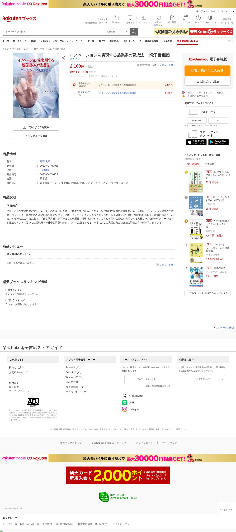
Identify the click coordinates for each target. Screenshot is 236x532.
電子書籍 (16, 49)
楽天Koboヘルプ (18, 372)
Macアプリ (71, 382)
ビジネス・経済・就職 (34, 49)
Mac (219, 120)
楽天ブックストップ (71, 442)
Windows (196, 120)
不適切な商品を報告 (198, 96)
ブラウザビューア (75, 392)
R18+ (230, 41)
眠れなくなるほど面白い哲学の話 (217, 199)
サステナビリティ (120, 524)
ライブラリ (186, 22)
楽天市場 (227, 19)
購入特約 (14, 386)
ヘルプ (198, 22)
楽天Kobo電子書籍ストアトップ (108, 442)
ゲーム (79, 41)
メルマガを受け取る (146, 379)
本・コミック (19, 41)
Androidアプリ (73, 372)
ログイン (101, 19)
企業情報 (47, 524)
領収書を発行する (203, 379)
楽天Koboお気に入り (159, 23)
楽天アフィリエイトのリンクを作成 (206, 92)
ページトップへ (227, 510)
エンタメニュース (132, 41)
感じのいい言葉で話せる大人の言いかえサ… (218, 175)
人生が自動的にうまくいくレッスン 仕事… (217, 224)
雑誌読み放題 (151, 41)
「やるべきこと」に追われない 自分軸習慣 (217, 247)
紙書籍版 (210, 164)
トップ (6, 41)
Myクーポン (144, 22)
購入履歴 (172, 22)
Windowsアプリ (74, 377)
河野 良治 (75, 59)
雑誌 (33, 41)
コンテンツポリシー (20, 391)
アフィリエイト (144, 442)
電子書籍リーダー (75, 387)
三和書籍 (45, 170)
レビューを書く (167, 65)
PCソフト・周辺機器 (108, 41)
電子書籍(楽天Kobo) (187, 41)
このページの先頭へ (226, 327)
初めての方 (211, 22)
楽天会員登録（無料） (95, 23)
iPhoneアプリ (73, 367)
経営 (50, 49)
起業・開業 (60, 49)
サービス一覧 (227, 23)
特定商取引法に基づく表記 (92, 524)
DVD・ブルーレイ (62, 41)
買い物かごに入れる (209, 70)
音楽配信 (167, 41)
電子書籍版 (193, 164)
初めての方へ (16, 367)
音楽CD (44, 41)
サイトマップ (169, 442)
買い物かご (117, 22)
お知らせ (130, 22)
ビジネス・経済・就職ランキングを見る (207, 293)
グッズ (90, 41)
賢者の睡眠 (219, 268)
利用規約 (14, 382)
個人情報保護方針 (65, 524)
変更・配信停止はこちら (157, 386)
